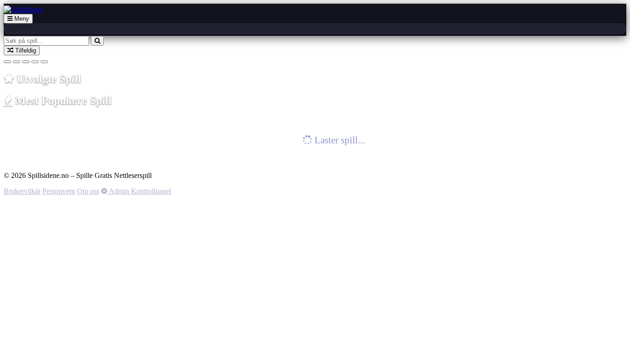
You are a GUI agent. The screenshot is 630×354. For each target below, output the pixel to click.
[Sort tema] (35, 61)
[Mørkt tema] (7, 61)
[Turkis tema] (16, 61)
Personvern (58, 191)
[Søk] (97, 41)
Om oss (88, 191)
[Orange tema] (44, 61)
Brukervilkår (22, 191)
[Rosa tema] (26, 61)
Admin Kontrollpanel (139, 191)
